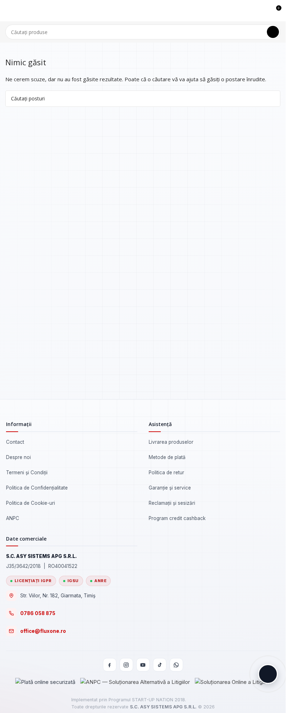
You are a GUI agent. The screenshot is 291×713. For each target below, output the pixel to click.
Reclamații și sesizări (172, 503)
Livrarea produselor (171, 442)
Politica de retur (166, 472)
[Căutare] (273, 32)
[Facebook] (109, 664)
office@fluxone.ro (43, 631)
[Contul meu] (262, 11)
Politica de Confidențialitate (37, 488)
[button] (268, 674)
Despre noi (18, 457)
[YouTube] (143, 664)
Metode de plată (167, 457)
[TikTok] (159, 664)
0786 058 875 (37, 613)
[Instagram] (126, 664)
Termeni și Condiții (27, 472)
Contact (15, 442)
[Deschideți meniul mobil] (8, 11)
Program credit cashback (177, 518)
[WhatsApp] (176, 664)
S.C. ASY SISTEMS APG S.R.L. (163, 706)
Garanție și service (170, 488)
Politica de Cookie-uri (30, 503)
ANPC (12, 518)
